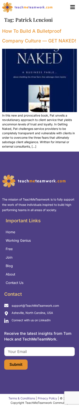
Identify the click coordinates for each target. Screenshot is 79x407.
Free (9, 249)
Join (9, 257)
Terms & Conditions (21, 398)
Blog (9, 266)
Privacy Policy (47, 398)
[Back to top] (68, 394)
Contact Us (14, 283)
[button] (67, 7)
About (10, 274)
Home (10, 232)
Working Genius (18, 240)
